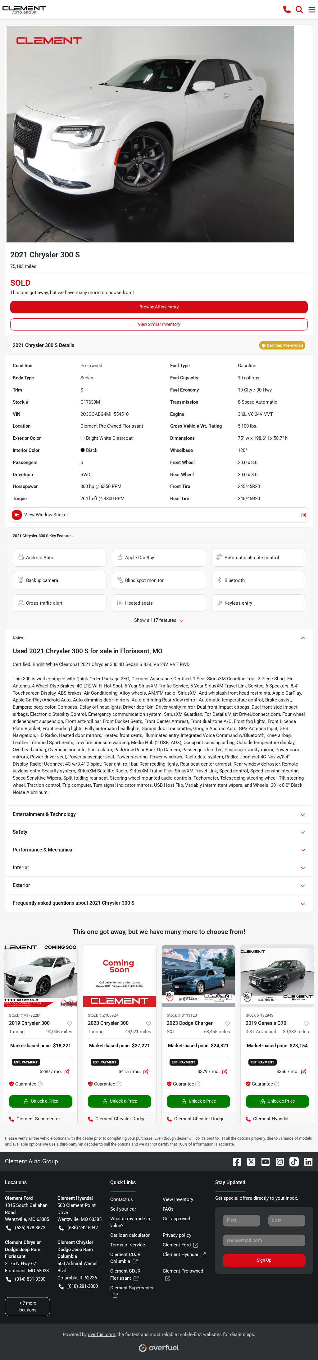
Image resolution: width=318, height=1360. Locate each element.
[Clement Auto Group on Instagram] (277, 1161)
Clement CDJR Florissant (125, 1274)
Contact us (121, 1199)
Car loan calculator (130, 1235)
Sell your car (123, 1209)
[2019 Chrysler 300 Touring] (40, 976)
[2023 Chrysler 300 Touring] (119, 976)
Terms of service (127, 1245)
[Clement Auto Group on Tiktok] (291, 1161)
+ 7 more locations (27, 1306)
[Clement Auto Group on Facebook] (234, 1161)
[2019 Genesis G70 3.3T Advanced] (277, 976)
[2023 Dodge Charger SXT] (198, 976)
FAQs (168, 1209)
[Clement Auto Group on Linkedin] (306, 1161)
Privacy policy (177, 1235)
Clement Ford (177, 1245)
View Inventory (178, 1199)
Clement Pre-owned (183, 1271)
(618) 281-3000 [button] (82, 1286)
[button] (287, 9)
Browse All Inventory (159, 306)
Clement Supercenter (132, 1288)
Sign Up (264, 1260)
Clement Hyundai (180, 1254)
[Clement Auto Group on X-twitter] (249, 1161)
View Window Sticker (46, 515)
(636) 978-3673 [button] (30, 1228)
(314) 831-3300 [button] (30, 1279)
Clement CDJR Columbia (125, 1258)
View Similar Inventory (159, 324)
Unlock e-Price (44, 1101)
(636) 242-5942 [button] (82, 1228)
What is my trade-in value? (130, 1222)
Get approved (176, 1219)
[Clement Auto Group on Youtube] (263, 1161)
